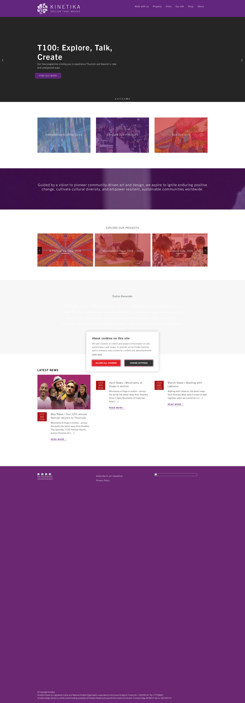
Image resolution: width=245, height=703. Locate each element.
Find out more (50, 75)
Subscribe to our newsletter (109, 476)
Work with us (142, 6)
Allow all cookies (106, 363)
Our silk (180, 6)
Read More (59, 439)
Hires (169, 6)
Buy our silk (181, 134)
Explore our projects (122, 134)
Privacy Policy (103, 480)
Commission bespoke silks (64, 134)
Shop (191, 6)
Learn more (97, 354)
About (201, 6)
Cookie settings (139, 363)
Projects (157, 6)
